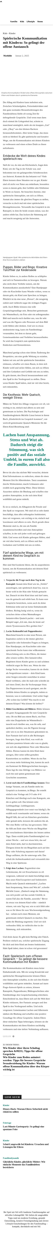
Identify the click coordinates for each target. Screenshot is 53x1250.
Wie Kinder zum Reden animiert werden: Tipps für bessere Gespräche (24, 1059)
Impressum (43, 1240)
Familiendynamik (11, 1158)
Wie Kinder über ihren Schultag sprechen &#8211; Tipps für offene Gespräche (23, 1051)
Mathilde (7, 56)
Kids (5, 33)
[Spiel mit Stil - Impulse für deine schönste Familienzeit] (26, 11)
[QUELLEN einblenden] (13, 1036)
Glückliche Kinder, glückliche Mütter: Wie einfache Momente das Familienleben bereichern (24, 1165)
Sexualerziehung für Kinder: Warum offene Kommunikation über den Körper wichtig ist (26, 1066)
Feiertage (7, 1123)
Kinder (12, 33)
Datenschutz (30, 1240)
